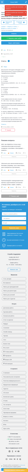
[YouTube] (18, 451)
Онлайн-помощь (7, 332)
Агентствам (6, 408)
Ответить (14, 33)
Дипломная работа (8, 308)
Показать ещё (15, 196)
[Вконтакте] (9, 451)
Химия (12, 153)
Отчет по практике (8, 320)
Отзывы (5, 400)
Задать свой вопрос (14, 43)
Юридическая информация (10, 384)
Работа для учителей (9, 295)
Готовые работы (9, 351)
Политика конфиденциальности (11, 381)
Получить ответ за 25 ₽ (14, 38)
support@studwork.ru (14, 259)
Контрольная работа (8, 316)
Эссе (4, 339)
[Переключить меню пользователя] (2, 2)
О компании (6, 373)
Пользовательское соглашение (11, 377)
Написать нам (14, 269)
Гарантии (5, 388)
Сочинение (6, 328)
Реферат (5, 324)
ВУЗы (4, 424)
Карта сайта (6, 428)
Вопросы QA (8, 359)
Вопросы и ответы (8, 416)
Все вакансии (7, 283)
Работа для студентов (9, 298)
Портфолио (8, 355)
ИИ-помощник (9, 363)
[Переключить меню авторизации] (26, 2)
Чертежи (5, 336)
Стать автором (7, 279)
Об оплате (6, 392)
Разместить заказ (14, 228)
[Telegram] (15, 451)
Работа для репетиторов (9, 291)
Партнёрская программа (9, 412)
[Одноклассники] (12, 451)
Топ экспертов (7, 404)
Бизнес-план (6, 343)
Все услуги (6, 347)
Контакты (5, 420)
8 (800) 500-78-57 (14, 257)
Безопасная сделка (8, 396)
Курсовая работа (7, 312)
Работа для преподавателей (10, 287)
